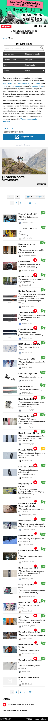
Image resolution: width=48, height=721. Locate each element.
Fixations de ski (9, 60)
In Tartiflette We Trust (24, 33)
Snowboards (30, 65)
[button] (40, 26)
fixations (37, 83)
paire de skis (8, 83)
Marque (39, 196)
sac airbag (16, 86)
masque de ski (37, 86)
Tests (11, 38)
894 (30, 203)
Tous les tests (8, 54)
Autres (27, 71)
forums (28, 31)
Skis (5, 65)
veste (5, 86)
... (25, 203)
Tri (9, 196)
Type (28, 196)
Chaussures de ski (32, 54)
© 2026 (29, 719)
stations (20, 31)
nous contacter (41, 719)
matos (34, 31)
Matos (5, 38)
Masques (28, 60)
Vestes (6, 71)
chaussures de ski (23, 83)
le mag (13, 31)
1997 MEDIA (6, 719)
